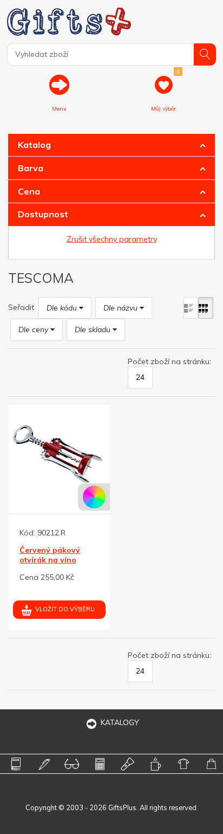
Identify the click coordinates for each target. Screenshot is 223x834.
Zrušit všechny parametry (112, 239)
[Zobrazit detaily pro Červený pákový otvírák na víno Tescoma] (59, 455)
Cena (29, 191)
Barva (30, 168)
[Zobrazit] (190, 308)
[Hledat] (205, 54)
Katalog (34, 144)
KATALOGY (120, 722)
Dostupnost (43, 214)
